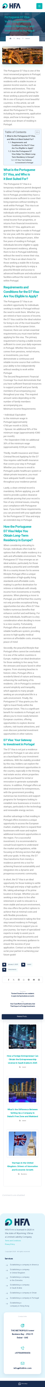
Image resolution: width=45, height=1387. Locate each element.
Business (24, 1174)
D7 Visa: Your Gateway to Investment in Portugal (24, 161)
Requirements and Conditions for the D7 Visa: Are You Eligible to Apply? (23, 145)
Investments (12, 969)
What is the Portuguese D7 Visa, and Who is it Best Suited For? (21, 137)
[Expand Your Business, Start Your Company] (11, 6)
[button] (8, 980)
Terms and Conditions (13, 1241)
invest (29, 964)
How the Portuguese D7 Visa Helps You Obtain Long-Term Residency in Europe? (24, 154)
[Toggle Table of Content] (36, 132)
